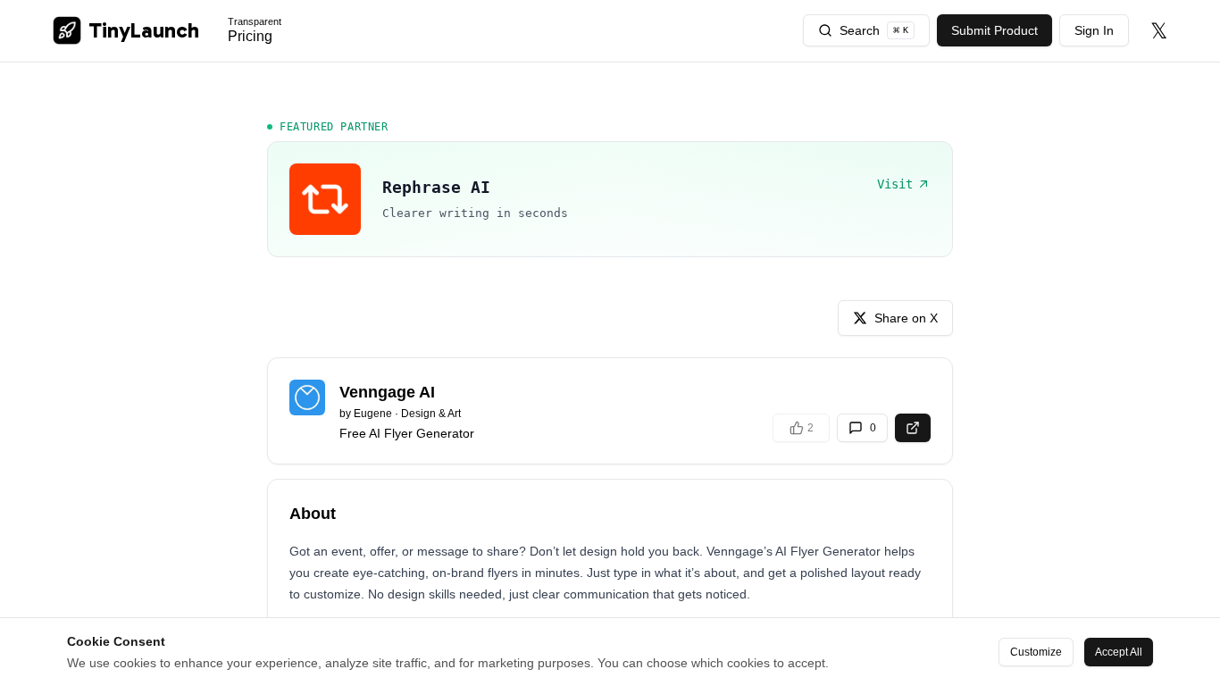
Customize (1036, 652)
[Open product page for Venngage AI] (913, 428)
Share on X (906, 318)
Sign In (1094, 30)
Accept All (1118, 652)
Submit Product (994, 30)
